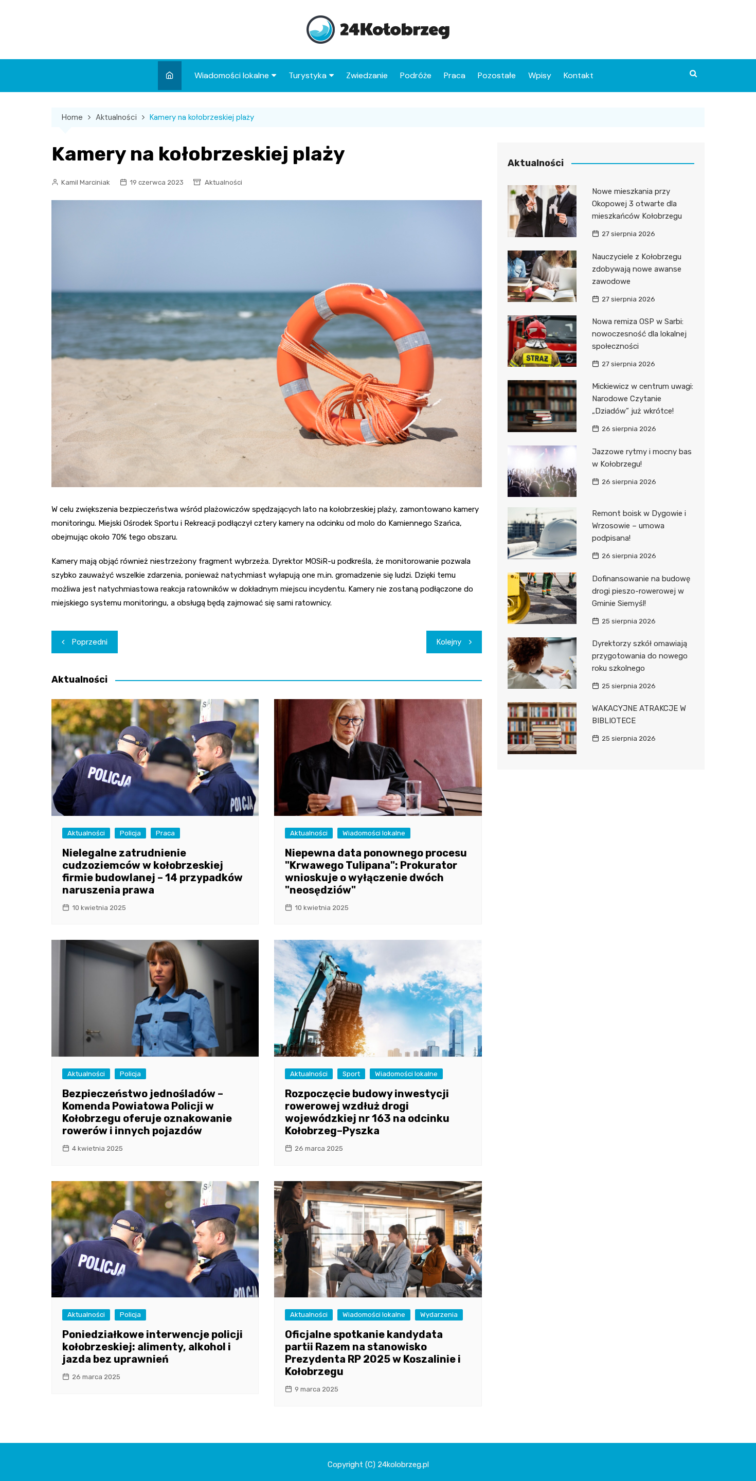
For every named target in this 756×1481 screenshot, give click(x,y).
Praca (454, 75)
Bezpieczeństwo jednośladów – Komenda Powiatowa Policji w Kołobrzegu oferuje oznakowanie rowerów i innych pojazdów (147, 1112)
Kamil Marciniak (85, 182)
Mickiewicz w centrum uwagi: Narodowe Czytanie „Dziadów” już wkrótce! (642, 399)
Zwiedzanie (367, 75)
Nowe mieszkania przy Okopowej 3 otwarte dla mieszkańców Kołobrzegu (637, 204)
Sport (351, 1074)
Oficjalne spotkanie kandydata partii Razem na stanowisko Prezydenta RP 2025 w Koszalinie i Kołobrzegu (373, 1353)
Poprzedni (89, 642)
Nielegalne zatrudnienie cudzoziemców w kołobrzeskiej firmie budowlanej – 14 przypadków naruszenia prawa (152, 871)
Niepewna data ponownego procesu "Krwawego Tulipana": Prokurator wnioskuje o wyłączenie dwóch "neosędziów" (376, 871)
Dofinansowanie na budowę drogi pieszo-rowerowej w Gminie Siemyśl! (641, 591)
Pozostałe (497, 75)
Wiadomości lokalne (231, 75)
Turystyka (308, 75)
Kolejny (449, 642)
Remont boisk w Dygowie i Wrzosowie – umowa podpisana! (639, 526)
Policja (130, 833)
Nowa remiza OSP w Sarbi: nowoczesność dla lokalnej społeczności (639, 334)
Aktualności (223, 182)
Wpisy (539, 75)
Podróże (415, 75)
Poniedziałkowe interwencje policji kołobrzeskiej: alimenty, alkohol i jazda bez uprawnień (152, 1346)
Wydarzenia (439, 1314)
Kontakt (578, 75)
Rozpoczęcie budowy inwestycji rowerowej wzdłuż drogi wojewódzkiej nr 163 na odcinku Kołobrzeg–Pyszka (367, 1112)
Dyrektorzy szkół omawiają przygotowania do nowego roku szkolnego (640, 656)
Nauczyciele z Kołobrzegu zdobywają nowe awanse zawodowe (636, 269)
